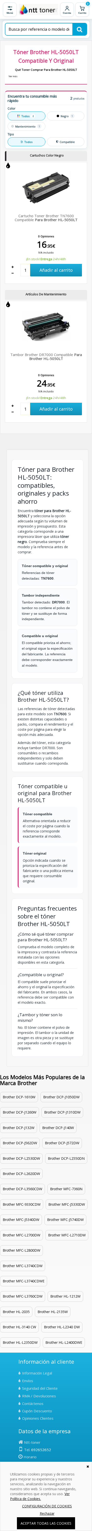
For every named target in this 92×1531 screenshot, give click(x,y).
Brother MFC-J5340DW (21, 1219)
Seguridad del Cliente (40, 1388)
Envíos (27, 1380)
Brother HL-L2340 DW (62, 1327)
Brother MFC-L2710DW (67, 1235)
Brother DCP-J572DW (62, 1143)
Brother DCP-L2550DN (66, 1158)
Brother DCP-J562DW (20, 1143)
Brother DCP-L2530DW (21, 1158)
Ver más (13, 76)
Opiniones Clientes (37, 1418)
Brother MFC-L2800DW (21, 1250)
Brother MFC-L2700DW (21, 1235)
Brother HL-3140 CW (19, 1327)
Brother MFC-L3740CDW (22, 1265)
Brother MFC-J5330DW (66, 1204)
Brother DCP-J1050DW (61, 1097)
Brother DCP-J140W (58, 1127)
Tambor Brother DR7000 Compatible (46, 356)
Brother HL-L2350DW (20, 1342)
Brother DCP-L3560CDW (22, 1189)
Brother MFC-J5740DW (65, 1219)
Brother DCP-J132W (18, 1127)
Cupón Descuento (37, 1410)
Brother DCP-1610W (19, 1097)
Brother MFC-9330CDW (21, 1204)
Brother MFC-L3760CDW (22, 1296)
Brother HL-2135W (53, 1311)
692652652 (41, 1449)
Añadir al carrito (56, 270)
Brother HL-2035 (16, 1311)
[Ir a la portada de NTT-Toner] (38, 9)
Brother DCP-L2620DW (21, 1173)
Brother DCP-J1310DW (62, 1112)
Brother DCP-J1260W (19, 1112)
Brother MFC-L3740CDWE (23, 1281)
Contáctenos (32, 1403)
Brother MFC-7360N (66, 1189)
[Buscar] (79, 29)
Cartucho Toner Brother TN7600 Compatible (46, 217)
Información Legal (37, 1373)
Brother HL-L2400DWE (63, 1342)
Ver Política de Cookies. (40, 1496)
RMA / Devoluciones (39, 1395)
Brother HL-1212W (65, 1296)
